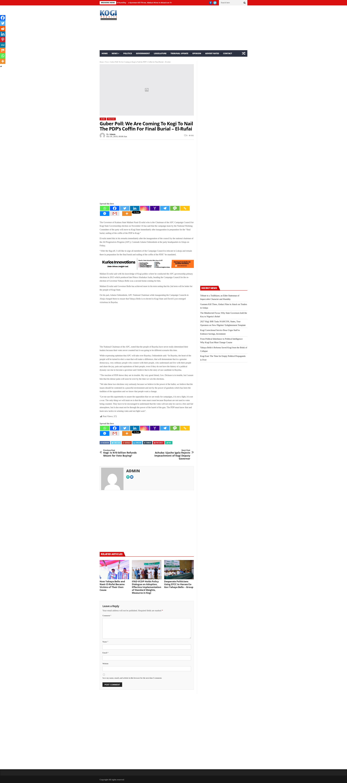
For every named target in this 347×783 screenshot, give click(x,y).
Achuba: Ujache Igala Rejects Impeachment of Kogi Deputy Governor (172, 454)
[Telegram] (165, 208)
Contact (227, 53)
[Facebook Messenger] (104, 213)
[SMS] (175, 208)
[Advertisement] (198, 28)
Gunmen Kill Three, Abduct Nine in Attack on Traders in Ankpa (138, 2)
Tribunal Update (179, 53)
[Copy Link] (185, 208)
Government (143, 53)
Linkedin (138, 442)
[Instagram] (145, 208)
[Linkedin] (134, 208)
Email (105, 653)
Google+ (128, 442)
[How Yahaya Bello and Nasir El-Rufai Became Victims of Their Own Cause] (114, 569)
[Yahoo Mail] (155, 208)
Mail (169, 442)
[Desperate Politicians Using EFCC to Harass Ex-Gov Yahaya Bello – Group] (179, 569)
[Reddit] (2, 28)
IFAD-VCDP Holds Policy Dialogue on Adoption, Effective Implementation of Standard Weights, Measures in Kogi (146, 587)
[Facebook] (114, 208)
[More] (127, 213)
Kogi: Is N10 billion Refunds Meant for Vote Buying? (120, 453)
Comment (106, 616)
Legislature (160, 53)
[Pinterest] (2, 39)
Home (105, 53)
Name (105, 642)
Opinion (196, 53)
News (115, 53)
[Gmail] (114, 213)
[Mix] (2, 50)
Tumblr (148, 442)
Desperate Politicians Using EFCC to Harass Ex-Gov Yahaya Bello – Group (178, 584)
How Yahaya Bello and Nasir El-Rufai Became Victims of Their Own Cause (112, 585)
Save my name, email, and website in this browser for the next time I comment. (132, 678)
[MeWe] (2, 45)
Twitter (117, 442)
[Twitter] (124, 208)
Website (105, 664)
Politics (127, 53)
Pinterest (159, 442)
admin (112, 134)
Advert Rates (212, 53)
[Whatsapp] (104, 208)
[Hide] (1, 66)
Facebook (105, 442)
